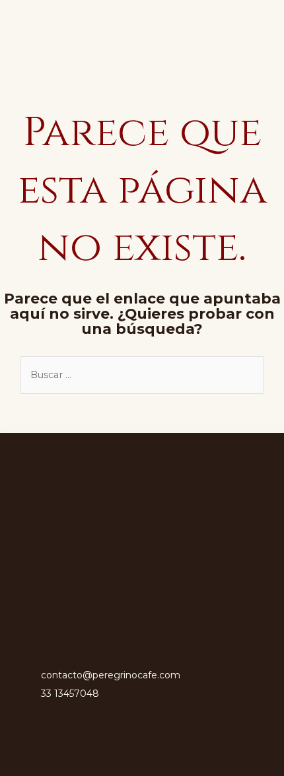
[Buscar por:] (142, 375)
